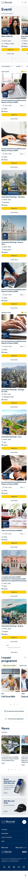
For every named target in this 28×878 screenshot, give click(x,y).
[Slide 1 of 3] (11, 704)
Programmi (4, 833)
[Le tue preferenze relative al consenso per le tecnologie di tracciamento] (25, 875)
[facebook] (4, 867)
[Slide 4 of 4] (19, 770)
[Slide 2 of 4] (12, 770)
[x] (9, 867)
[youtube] (18, 867)
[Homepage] (8, 821)
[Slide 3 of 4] (16, 770)
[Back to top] (24, 822)
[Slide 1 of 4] (9, 770)
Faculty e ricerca (6, 837)
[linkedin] (14, 867)
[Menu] (25, 2)
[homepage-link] (6, 2)
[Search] (22, 2)
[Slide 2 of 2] (16, 59)
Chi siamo (4, 829)
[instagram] (23, 867)
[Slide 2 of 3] (14, 704)
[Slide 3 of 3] (17, 704)
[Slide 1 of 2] (12, 59)
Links (2, 841)
